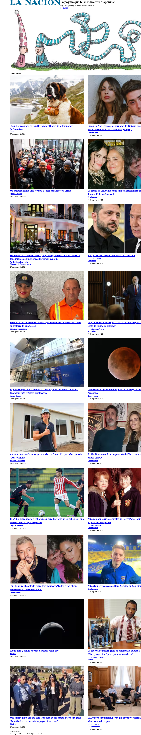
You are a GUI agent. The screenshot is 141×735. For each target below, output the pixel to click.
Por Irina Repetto (94, 525)
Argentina (92, 331)
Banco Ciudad (15, 396)
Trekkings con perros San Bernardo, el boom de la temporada (41, 126)
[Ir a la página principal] (35, 4)
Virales (90, 660)
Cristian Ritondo (94, 727)
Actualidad (92, 261)
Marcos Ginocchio (17, 461)
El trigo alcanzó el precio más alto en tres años (111, 255)
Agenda (13, 654)
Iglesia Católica (16, 194)
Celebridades (93, 133)
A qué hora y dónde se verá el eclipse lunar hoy (34, 651)
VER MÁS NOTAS (15, 731)
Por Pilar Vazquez (94, 258)
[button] (47, 99)
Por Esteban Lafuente (96, 329)
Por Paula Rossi (93, 724)
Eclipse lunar (93, 396)
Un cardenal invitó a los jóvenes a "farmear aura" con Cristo (40, 191)
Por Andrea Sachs (16, 129)
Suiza (12, 131)
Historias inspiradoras (18, 329)
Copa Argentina (16, 526)
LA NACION (64, 8)
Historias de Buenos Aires (20, 264)
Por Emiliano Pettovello (19, 262)
